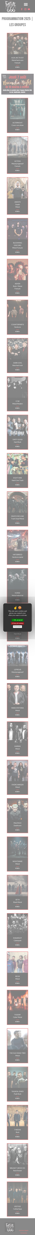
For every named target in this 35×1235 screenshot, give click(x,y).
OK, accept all (18, 620)
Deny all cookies (18, 623)
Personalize (17, 626)
